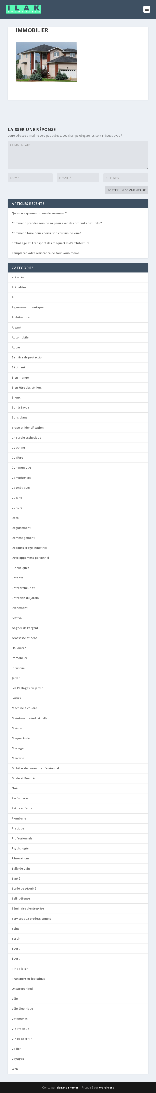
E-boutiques (20, 568)
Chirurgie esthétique (26, 437)
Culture (17, 508)
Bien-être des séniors (27, 387)
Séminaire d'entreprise (28, 908)
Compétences (21, 478)
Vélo (15, 999)
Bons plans (19, 417)
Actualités (19, 287)
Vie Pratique (20, 1029)
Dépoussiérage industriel (29, 548)
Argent (17, 327)
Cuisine (17, 498)
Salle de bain (21, 868)
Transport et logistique (28, 979)
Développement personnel (30, 558)
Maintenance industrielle (29, 718)
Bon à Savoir (20, 407)
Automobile (20, 337)
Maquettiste (21, 738)
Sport (16, 948)
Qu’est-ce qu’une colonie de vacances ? (39, 213)
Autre (16, 347)
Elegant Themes (67, 1087)
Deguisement (21, 528)
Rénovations (20, 858)
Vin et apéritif (22, 1039)
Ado (14, 297)
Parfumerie (20, 798)
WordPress (106, 1087)
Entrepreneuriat (23, 588)
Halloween (19, 648)
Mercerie (18, 758)
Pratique (18, 828)
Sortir (16, 938)
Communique (21, 467)
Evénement (20, 608)
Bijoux (16, 397)
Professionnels (22, 838)
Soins (15, 928)
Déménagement (23, 538)
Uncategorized (22, 989)
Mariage (18, 748)
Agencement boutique (27, 307)
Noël (15, 788)
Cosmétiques (21, 488)
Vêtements (19, 1019)
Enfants (17, 578)
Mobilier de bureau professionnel (35, 768)
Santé (16, 878)
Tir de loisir (20, 969)
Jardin (16, 678)
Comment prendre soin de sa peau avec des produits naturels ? (57, 223)
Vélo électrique (22, 1009)
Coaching (18, 447)
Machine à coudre (24, 708)
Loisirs (16, 698)
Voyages (18, 1059)
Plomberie (19, 818)
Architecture (20, 317)
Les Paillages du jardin (27, 688)
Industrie (18, 668)
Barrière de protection (27, 357)
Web (15, 1069)
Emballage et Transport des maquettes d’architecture (50, 243)
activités (18, 277)
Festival (17, 618)
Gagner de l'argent (25, 628)
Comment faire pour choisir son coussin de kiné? (46, 233)
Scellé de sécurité (24, 888)
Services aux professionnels (31, 919)
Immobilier (19, 658)
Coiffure (17, 457)
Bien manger (21, 377)
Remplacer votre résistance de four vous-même (45, 253)
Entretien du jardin (25, 598)
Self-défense (21, 898)
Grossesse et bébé (24, 638)
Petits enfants (22, 808)
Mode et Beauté (23, 778)
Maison (17, 728)
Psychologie (20, 848)
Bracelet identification (28, 428)
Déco (15, 518)
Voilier (16, 1049)
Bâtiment (18, 367)
